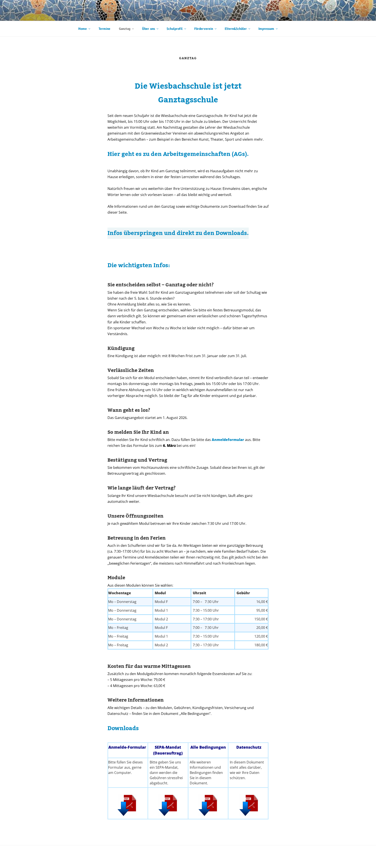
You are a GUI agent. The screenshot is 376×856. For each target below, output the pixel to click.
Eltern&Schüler (236, 29)
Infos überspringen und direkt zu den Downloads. (178, 233)
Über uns (148, 29)
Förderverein (203, 29)
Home (82, 29)
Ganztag (124, 29)
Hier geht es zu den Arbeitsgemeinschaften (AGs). (178, 154)
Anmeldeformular (228, 439)
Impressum (266, 29)
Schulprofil (175, 29)
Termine (104, 29)
